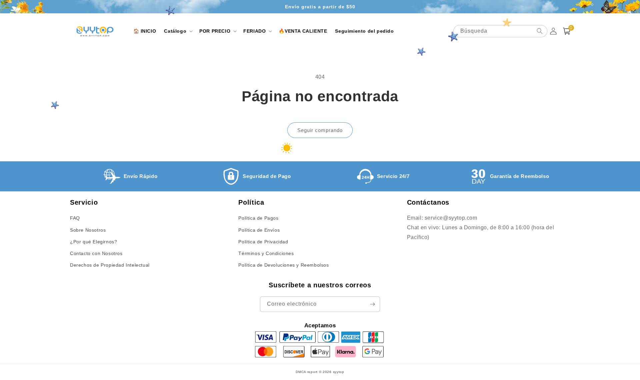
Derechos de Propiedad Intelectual (110, 265)
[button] (177, 31)
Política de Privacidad (263, 241)
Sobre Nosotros (88, 230)
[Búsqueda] (539, 31)
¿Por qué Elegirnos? (93, 241)
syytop (338, 372)
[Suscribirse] (372, 304)
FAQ (75, 218)
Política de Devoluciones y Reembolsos (283, 265)
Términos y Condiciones (266, 253)
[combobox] (500, 31)
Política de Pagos (258, 218)
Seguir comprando (320, 130)
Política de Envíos (259, 230)
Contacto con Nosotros (96, 253)
